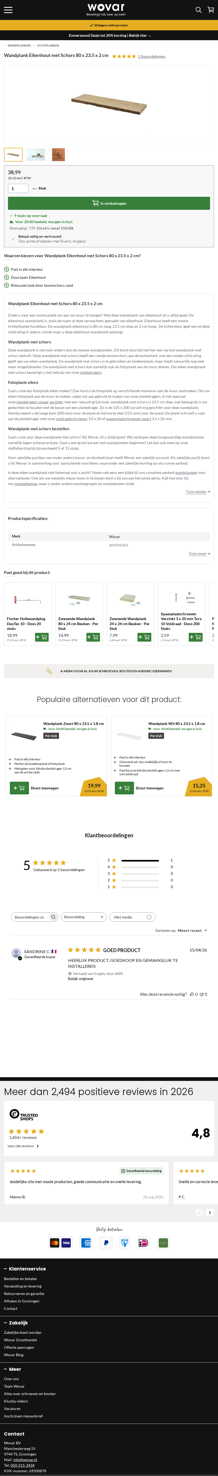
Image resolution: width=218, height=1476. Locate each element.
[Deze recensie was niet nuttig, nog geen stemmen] (201, 994)
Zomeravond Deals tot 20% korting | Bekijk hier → (110, 35)
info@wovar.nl (25, 1459)
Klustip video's (16, 1401)
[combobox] (84, 917)
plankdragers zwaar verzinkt (39, 402)
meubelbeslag (26, 483)
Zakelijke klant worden (22, 1332)
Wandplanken (19, 45)
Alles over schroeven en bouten (30, 1393)
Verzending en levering (22, 1286)
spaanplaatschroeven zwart (128, 418)
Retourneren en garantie (24, 1293)
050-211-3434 (23, 1465)
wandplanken (186, 472)
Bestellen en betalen (20, 1278)
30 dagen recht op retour (111, 25)
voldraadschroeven (71, 418)
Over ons (11, 1378)
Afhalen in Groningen (21, 1301)
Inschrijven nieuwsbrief (23, 1416)
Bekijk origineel (80, 978)
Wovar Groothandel (20, 1340)
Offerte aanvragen (19, 1347)
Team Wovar (14, 1386)
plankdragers (91, 372)
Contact (10, 1308)
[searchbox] (29, 917)
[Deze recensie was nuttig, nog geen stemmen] (192, 994)
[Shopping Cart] (210, 10)
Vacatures (12, 1408)
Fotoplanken (48, 45)
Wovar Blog (13, 1354)
